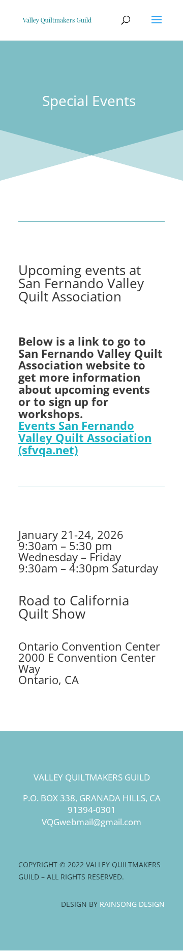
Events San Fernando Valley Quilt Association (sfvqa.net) (84, 437)
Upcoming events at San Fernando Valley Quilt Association (81, 283)
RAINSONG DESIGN (132, 904)
